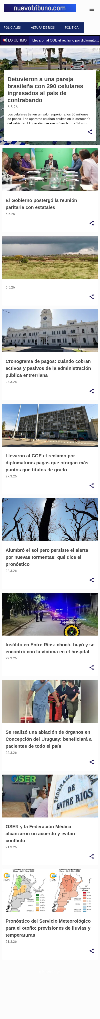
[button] (90, 132)
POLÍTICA (72, 27)
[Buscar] (82, 9)
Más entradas (50, 972)
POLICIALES (12, 27)
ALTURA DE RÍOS (43, 27)
